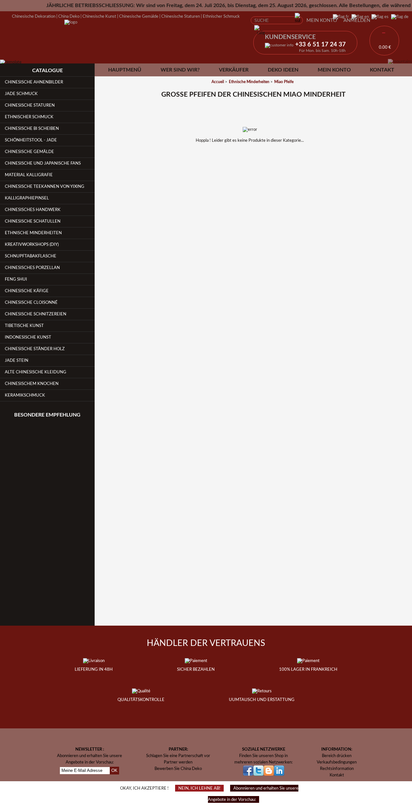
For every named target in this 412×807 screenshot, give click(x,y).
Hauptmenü (124, 69)
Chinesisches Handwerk (33, 209)
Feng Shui (16, 279)
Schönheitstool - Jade (31, 140)
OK (114, 770)
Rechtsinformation (337, 768)
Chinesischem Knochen (32, 383)
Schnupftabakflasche (30, 256)
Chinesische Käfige (27, 291)
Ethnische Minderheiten (33, 233)
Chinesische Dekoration (33, 16)
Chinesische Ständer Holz (35, 349)
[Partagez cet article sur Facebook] (245, 179)
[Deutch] (398, 16)
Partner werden (178, 762)
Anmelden (356, 20)
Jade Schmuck (21, 93)
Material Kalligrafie (29, 175)
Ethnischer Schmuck (221, 16)
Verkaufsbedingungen (337, 762)
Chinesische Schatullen (33, 221)
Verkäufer (233, 69)
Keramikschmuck (25, 395)
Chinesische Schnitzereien (35, 314)
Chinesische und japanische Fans (43, 163)
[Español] (379, 16)
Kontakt (382, 69)
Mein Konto (321, 20)
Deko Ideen (283, 69)
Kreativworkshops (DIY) (32, 244)
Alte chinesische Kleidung (35, 372)
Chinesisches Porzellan (32, 267)
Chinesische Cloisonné (31, 302)
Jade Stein (16, 360)
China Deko (69, 16)
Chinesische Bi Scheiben (32, 128)
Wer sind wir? (180, 69)
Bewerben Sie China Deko (178, 768)
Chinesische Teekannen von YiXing (44, 186)
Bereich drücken (336, 756)
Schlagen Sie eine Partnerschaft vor (178, 756)
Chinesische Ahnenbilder (34, 82)
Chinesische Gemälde (138, 16)
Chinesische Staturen (180, 16)
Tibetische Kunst (24, 325)
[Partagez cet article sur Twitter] (261, 179)
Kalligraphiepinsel (27, 198)
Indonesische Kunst (28, 337)
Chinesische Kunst (99, 16)
